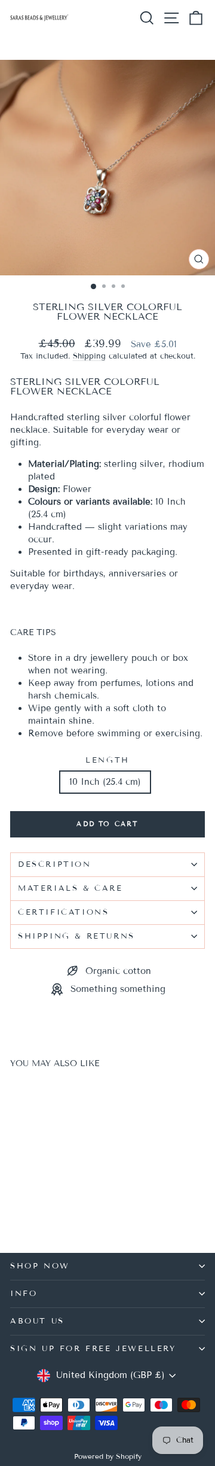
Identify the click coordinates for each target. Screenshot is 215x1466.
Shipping (89, 356)
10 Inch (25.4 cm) (105, 781)
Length (107, 760)
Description (54, 864)
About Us (37, 1321)
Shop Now (40, 1266)
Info (23, 1293)
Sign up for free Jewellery (93, 1348)
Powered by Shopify (108, 1456)
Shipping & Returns (76, 936)
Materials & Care (70, 888)
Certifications (63, 912)
